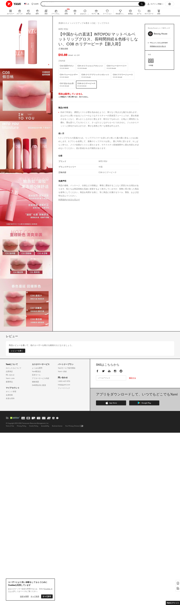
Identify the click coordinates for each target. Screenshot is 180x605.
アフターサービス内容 (40, 378)
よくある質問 (37, 368)
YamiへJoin (10, 378)
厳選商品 (9, 382)
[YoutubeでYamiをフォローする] (109, 371)
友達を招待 (10, 398)
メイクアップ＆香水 (80, 23)
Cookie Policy (33, 426)
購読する (132, 378)
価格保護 (35, 382)
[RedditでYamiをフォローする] (121, 371)
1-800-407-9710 (64, 381)
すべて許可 (47, 596)
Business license (57, 426)
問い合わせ (10, 375)
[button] (35, 3)
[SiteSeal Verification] (15, 418)
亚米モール (36, 375)
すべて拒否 (35, 596)
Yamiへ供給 (62, 371)
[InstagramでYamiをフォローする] (115, 371)
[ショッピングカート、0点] (169, 4)
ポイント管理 (11, 392)
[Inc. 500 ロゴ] (7, 418)
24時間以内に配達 (39, 385)
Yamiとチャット (173, 603)
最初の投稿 (64, 48)
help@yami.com (64, 385)
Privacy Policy (21, 426)
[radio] (66, 67)
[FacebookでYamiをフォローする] (97, 371)
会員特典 (9, 395)
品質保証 (9, 371)
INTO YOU (63, 29)
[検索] (141, 4)
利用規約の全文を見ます (69, 200)
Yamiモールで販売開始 (66, 368)
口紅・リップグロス (100, 23)
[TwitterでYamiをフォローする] (103, 371)
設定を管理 (24, 596)
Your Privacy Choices (72, 426)
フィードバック (64, 388)
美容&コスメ (63, 23)
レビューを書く (17, 351)
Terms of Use (10, 426)
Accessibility (45, 426)
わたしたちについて (13, 368)
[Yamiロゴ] (13, 4)
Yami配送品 (36, 371)
